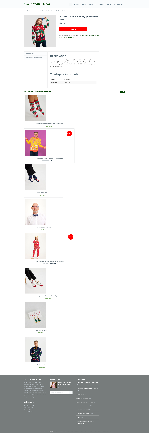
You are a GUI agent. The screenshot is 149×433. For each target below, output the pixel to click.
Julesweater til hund (82, 410)
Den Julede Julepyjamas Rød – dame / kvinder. (50, 261)
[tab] (35, 54)
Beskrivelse (30, 53)
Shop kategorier (104, 4)
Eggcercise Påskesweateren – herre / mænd (49, 158)
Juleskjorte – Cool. (42, 365)
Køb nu (74, 29)
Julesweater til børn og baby (84, 402)
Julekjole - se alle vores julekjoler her (87, 382)
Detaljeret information (34, 58)
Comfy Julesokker (41, 192)
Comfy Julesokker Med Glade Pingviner (48, 296)
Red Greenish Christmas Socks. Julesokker (49, 123)
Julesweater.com (63, 431)
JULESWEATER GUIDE (43, 431)
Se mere (49, 111)
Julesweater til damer (67, 37)
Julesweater (84, 35)
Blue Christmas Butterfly (43, 227)
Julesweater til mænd (82, 413)
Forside (76, 4)
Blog (84, 4)
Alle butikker (118, 4)
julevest (78, 417)
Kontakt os (92, 4)
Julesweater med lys (82, 398)
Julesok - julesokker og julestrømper (87, 388)
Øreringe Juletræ (41, 330)
